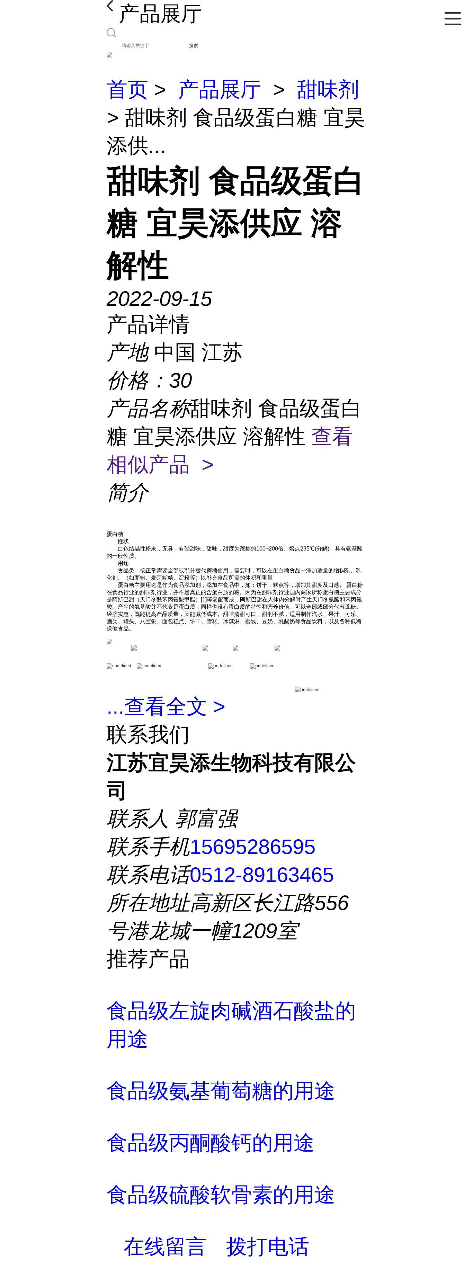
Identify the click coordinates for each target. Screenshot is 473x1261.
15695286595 (252, 846)
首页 (127, 89)
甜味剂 (328, 89)
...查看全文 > (166, 706)
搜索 (193, 45)
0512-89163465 (262, 874)
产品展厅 (219, 89)
